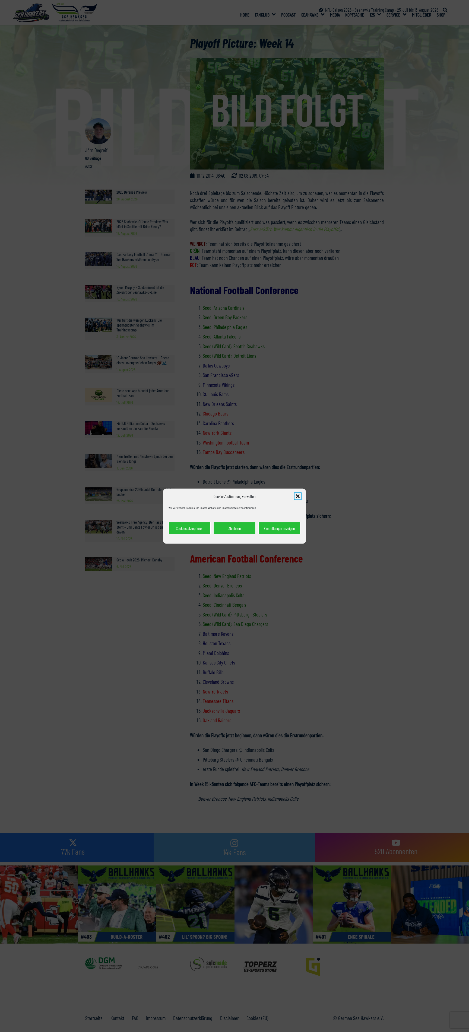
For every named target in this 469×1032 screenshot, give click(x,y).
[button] (297, 496)
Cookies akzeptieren (189, 528)
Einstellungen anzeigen (279, 528)
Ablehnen (235, 528)
